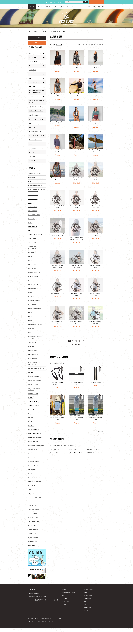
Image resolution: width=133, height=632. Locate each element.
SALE (36, 42)
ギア (85, 604)
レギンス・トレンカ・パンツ (36, 135)
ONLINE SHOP (96, 2)
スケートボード (33, 61)
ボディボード (32, 70)
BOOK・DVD (32, 160)
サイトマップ (57, 618)
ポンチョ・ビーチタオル (35, 131)
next (82, 340)
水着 (30, 123)
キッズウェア (32, 148)
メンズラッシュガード (35, 106)
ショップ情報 (101, 6)
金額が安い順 (99, 44)
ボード (40, 6)
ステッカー (32, 156)
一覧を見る (100, 431)
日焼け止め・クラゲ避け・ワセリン (36, 101)
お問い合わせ (51, 2)
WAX (30, 144)
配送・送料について (92, 449)
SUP (56, 6)
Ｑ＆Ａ (80, 6)
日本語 (59, 2)
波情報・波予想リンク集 (68, 592)
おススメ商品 (36, 38)
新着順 (85, 44)
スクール (48, 6)
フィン (85, 601)
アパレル (86, 610)
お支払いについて (73, 449)
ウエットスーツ (88, 595)
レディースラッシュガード (36, 111)
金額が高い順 (91, 44)
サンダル (31, 152)
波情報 (64, 589)
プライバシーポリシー (74, 452)
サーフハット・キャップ (35, 140)
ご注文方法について (55, 449)
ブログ (72, 6)
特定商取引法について (92, 452)
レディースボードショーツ (36, 119)
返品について (53, 452)
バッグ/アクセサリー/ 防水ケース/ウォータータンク (36, 91)
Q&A (63, 595)
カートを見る (92, 6)
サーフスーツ (32, 127)
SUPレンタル (64, 6)
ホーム (32, 6)
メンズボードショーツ (35, 115)
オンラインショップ (89, 589)
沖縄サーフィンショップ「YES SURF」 (38, 31)
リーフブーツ (32, 86)
